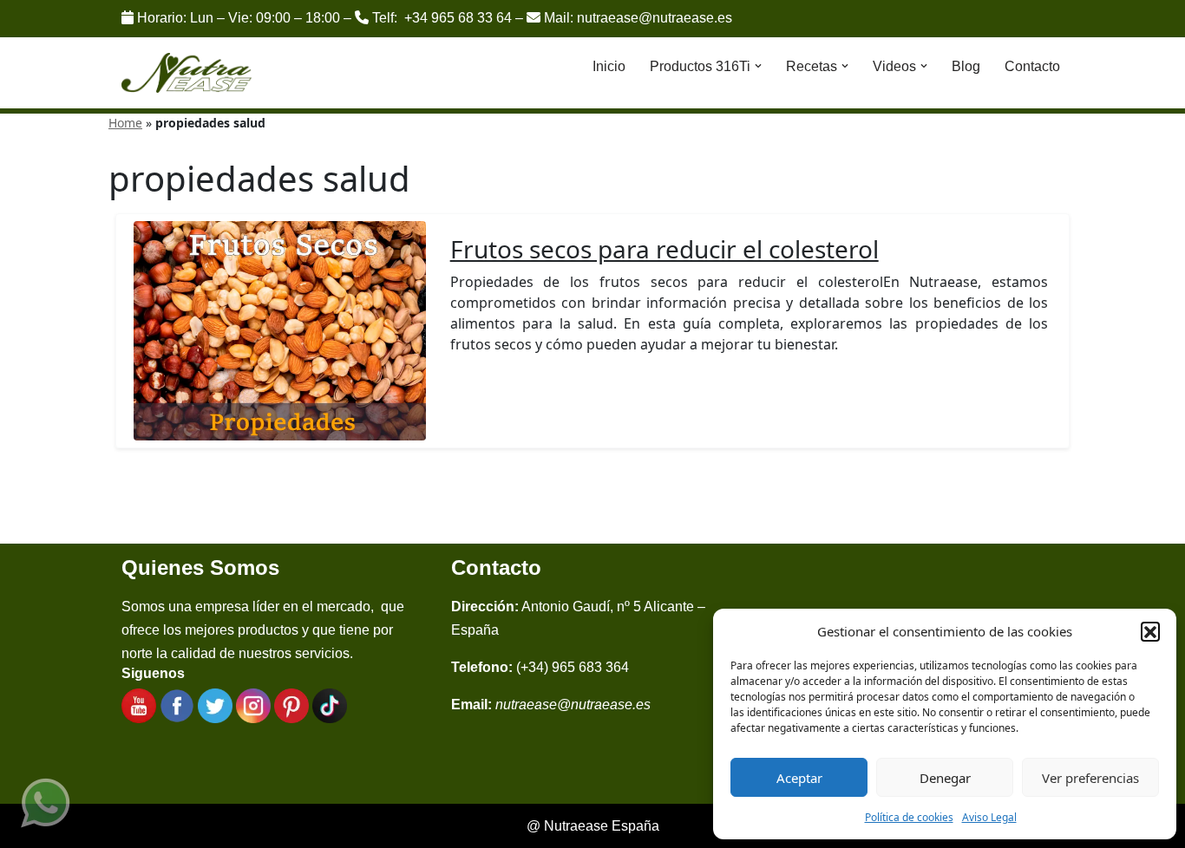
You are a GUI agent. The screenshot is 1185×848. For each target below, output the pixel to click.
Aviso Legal (989, 817)
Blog (966, 66)
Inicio (608, 66)
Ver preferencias (1090, 777)
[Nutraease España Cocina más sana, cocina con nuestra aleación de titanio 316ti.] (186, 73)
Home (125, 122)
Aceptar (799, 777)
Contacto (1032, 66)
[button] (1150, 631)
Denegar (945, 777)
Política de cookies (909, 817)
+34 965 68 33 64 (458, 17)
